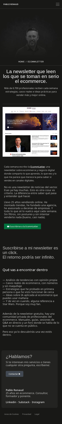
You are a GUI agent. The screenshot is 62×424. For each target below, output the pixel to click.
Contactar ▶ (14, 374)
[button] (57, 4)
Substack (24, 402)
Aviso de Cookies (11, 414)
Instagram (38, 402)
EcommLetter (36, 62)
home (21, 62)
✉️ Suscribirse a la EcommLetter (22, 226)
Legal (37, 414)
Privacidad (26, 414)
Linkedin (11, 402)
